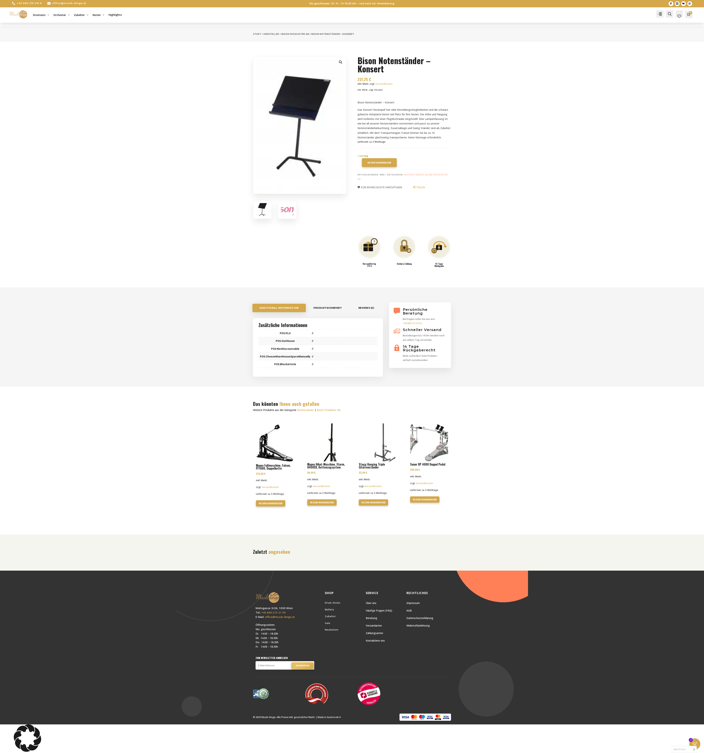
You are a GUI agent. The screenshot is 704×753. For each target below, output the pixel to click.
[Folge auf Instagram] (677, 3)
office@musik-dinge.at (69, 3)
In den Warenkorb (379, 162)
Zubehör (330, 616)
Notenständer (414, 174)
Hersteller (271, 34)
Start (257, 34)
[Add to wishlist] (292, 424)
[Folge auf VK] (683, 3)
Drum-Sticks (332, 602)
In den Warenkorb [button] (271, 503)
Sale (327, 623)
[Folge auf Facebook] (671, 3)
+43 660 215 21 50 (273, 612)
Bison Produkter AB (295, 34)
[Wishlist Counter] (679, 16)
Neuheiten (331, 629)
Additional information (279, 307)
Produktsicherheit (328, 307)
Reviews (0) (366, 307)
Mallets (329, 609)
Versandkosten (384, 83)
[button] (340, 62)
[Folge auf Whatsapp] (689, 3)
